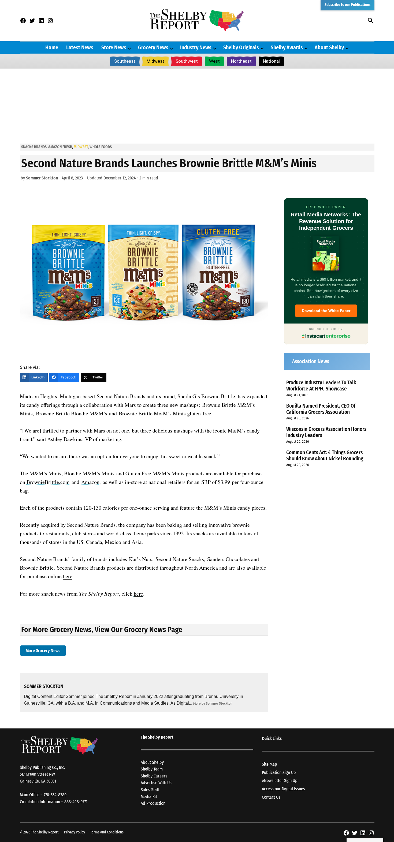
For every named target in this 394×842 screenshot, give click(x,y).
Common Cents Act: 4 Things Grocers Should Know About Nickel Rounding (324, 455)
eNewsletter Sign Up (280, 780)
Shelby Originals (241, 47)
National (271, 61)
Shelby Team (152, 769)
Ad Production (153, 803)
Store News (113, 47)
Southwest (187, 61)
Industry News (195, 47)
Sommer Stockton (42, 178)
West (214, 61)
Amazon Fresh (60, 147)
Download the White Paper (326, 311)
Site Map (269, 764)
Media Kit (149, 796)
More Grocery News (43, 650)
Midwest (155, 61)
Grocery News (153, 47)
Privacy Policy (74, 832)
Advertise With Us (156, 782)
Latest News (79, 47)
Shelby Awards (287, 47)
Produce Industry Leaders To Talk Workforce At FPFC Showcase (321, 385)
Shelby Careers (154, 776)
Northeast (241, 61)
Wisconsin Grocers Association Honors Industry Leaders (326, 432)
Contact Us (271, 797)
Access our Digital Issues (283, 788)
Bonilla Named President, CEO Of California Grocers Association (320, 409)
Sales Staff (150, 789)
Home (51, 47)
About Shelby (329, 47)
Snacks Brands (34, 147)
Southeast (124, 61)
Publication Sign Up (279, 772)
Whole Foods (101, 147)
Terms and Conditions (107, 832)
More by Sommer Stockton (212, 703)
